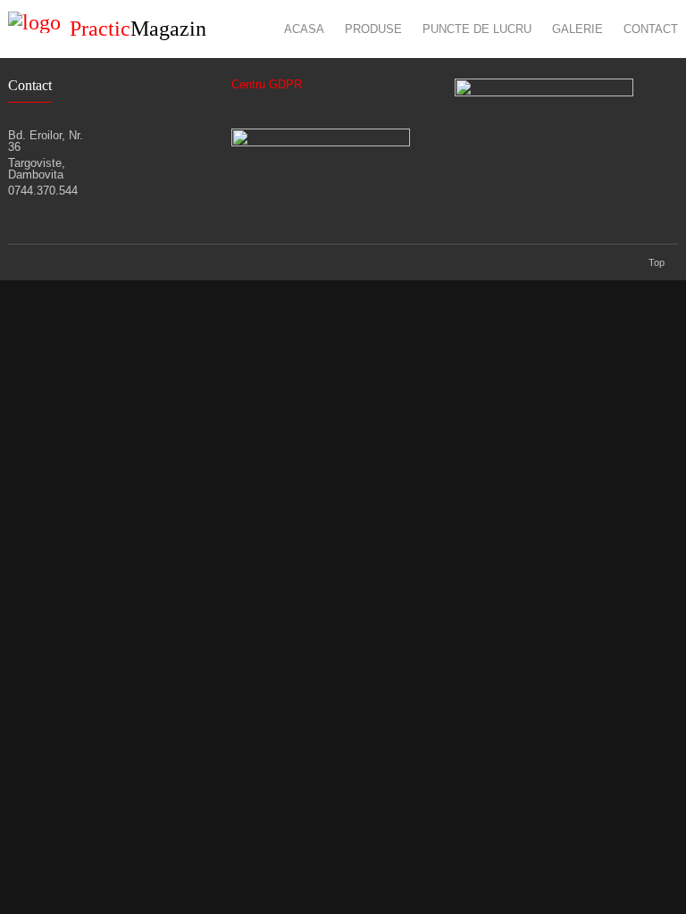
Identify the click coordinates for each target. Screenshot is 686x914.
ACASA (304, 29)
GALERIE (577, 29)
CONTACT (650, 29)
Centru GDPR (266, 84)
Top (656, 262)
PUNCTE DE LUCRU (476, 29)
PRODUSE (373, 29)
